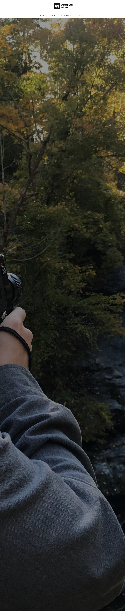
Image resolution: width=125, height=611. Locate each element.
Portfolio (66, 15)
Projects (61, 319)
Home (43, 15)
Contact (81, 15)
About (53, 15)
